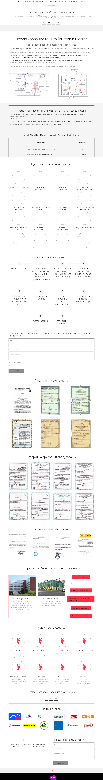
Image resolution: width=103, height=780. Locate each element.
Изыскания (19, 28)
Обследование (31, 28)
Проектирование (66, 28)
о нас (78, 28)
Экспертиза (44, 28)
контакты (87, 28)
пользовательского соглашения (55, 366)
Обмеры (54, 28)
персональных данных (31, 366)
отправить (16, 370)
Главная (9, 28)
